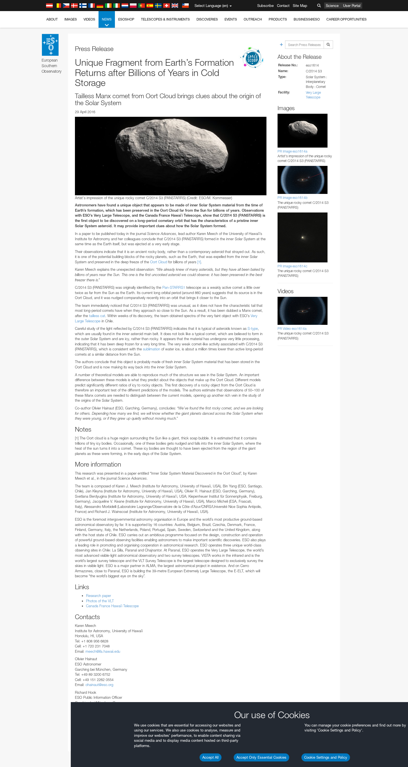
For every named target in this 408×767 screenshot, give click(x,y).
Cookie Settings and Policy (325, 757)
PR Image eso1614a (292, 151)
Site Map (300, 5)
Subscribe (265, 5)
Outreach (253, 19)
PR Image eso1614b (293, 198)
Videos (89, 19)
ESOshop (126, 19)
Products (278, 19)
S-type (253, 328)
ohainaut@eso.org (99, 684)
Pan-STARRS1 (174, 287)
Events (231, 19)
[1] (199, 262)
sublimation (151, 349)
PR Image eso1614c (292, 266)
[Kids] (252, 58)
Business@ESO (307, 19)
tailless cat (97, 315)
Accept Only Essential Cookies (261, 757)
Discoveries (207, 19)
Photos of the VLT (100, 601)
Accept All (210, 757)
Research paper (98, 595)
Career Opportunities (346, 19)
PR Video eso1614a (292, 328)
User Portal (352, 5)
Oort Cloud (158, 262)
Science (332, 5)
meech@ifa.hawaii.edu (102, 651)
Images (70, 19)
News (107, 19)
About (52, 19)
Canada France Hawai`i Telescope (112, 606)
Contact (283, 5)
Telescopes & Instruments (165, 19)
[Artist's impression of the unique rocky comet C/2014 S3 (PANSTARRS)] (170, 156)
